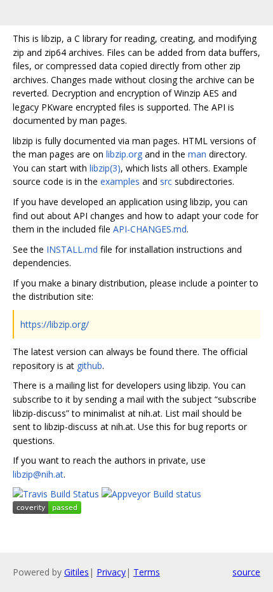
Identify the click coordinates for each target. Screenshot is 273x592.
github (89, 366)
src (166, 181)
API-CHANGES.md (150, 229)
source (246, 572)
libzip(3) (105, 168)
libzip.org (124, 154)
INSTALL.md (72, 249)
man (197, 154)
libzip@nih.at (38, 474)
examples (120, 181)
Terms (146, 572)
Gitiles (76, 572)
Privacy (111, 572)
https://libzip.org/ (54, 324)
